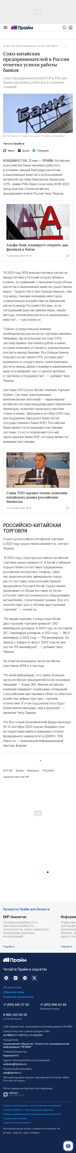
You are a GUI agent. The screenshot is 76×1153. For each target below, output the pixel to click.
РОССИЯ (48, 770)
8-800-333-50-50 (15, 1016)
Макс (11, 150)
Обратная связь (13, 992)
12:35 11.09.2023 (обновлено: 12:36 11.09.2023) (30, 46)
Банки (20, 770)
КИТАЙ (7, 770)
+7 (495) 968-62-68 (53, 1006)
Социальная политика (15, 1118)
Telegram (43, 150)
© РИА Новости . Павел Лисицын (21, 136)
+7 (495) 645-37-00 (16, 1005)
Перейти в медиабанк (53, 136)
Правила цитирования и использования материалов (32, 1105)
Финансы (33, 770)
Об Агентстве (12, 987)
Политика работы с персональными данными (28, 1109)
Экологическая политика (17, 1122)
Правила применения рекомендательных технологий (32, 1114)
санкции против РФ (16, 776)
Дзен (25, 150)
